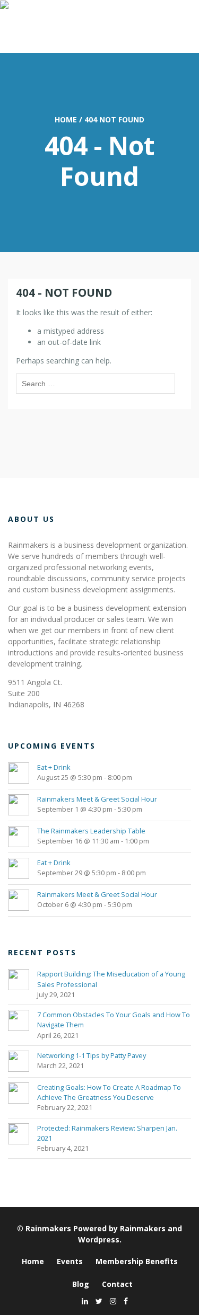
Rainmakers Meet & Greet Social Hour (97, 799)
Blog (80, 1284)
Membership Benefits (137, 1261)
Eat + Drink (54, 767)
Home (66, 119)
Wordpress (98, 1239)
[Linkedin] (82, 1301)
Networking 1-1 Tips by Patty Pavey (91, 1055)
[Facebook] (123, 1301)
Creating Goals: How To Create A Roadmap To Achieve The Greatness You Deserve (109, 1092)
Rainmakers (48, 1228)
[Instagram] (110, 1301)
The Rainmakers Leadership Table (91, 831)
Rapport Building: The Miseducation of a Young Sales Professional (111, 979)
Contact (117, 1284)
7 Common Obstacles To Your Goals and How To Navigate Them (113, 1019)
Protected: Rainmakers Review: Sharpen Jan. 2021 (107, 1133)
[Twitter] (96, 1301)
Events (70, 1261)
